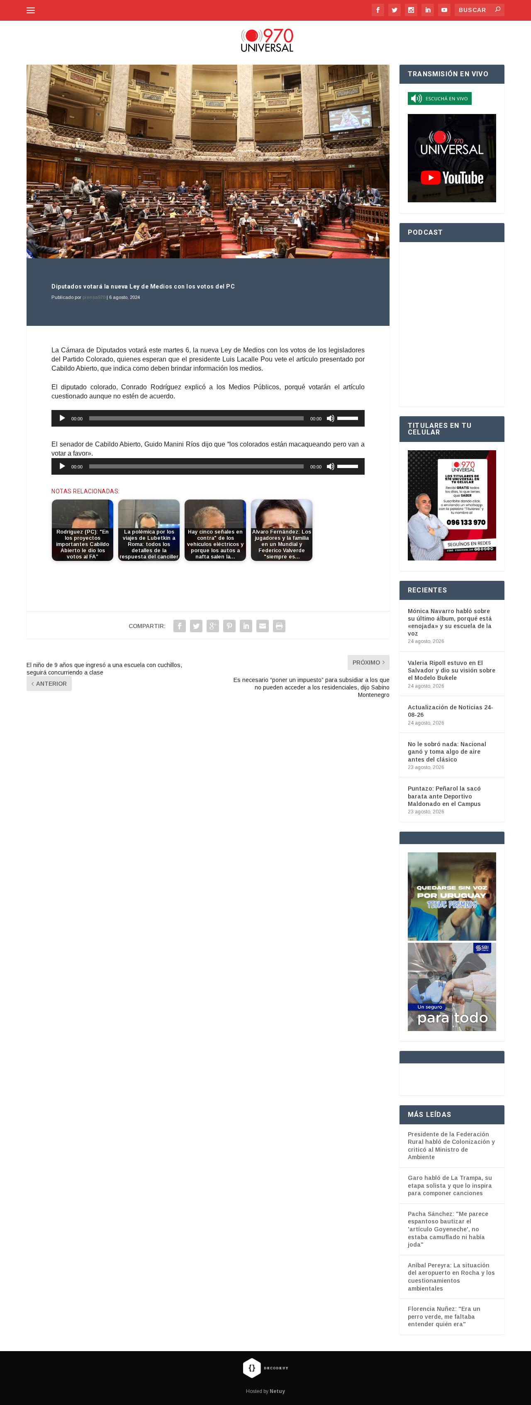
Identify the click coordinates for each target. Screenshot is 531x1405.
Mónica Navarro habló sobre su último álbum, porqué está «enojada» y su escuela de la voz (450, 622)
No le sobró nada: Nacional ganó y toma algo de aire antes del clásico (447, 751)
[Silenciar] (330, 418)
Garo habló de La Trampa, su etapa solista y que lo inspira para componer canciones (450, 1185)
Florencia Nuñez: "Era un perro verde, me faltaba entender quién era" (444, 1316)
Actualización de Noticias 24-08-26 (450, 711)
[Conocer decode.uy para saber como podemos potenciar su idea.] (265, 1368)
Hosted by (265, 1391)
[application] (208, 418)
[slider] (348, 417)
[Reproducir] (62, 418)
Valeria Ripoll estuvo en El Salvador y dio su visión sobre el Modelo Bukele (451, 670)
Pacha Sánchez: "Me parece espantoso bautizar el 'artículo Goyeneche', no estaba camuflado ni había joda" (448, 1229)
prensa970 (94, 297)
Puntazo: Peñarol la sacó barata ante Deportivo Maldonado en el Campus (444, 796)
